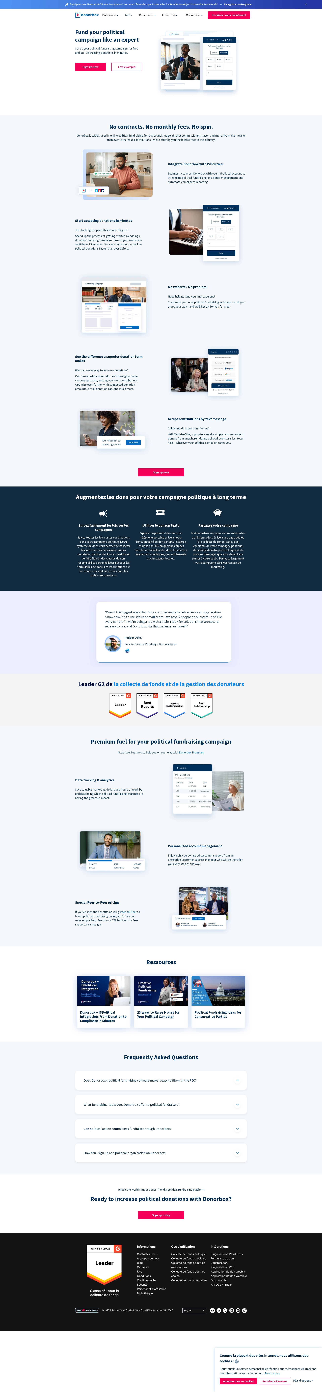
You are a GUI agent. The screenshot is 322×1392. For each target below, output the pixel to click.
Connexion (193, 15)
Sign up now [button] (90, 67)
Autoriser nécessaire (274, 1381)
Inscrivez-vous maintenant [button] (229, 15)
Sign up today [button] (161, 1215)
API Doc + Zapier (222, 1284)
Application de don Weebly (228, 1271)
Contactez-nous (147, 1254)
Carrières (143, 1267)
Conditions (144, 1276)
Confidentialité (146, 1280)
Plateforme (109, 15)
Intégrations (220, 1246)
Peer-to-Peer (128, 912)
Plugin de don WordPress (227, 1254)
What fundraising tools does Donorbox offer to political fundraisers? (132, 1104)
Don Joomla (218, 1280)
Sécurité (142, 1284)
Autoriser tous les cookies (238, 1381)
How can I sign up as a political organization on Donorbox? (125, 1153)
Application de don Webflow (229, 1276)
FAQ (139, 1271)
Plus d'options (302, 1380)
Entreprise (168, 15)
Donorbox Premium (191, 752)
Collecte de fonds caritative (189, 1280)
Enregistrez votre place (237, 4)
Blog (140, 1262)
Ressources (146, 15)
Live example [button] (126, 67)
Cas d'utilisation (183, 1246)
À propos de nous (148, 1258)
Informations (146, 1246)
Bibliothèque (145, 1293)
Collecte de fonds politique (188, 1254)
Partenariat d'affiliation (151, 1289)
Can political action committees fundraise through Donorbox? (127, 1129)
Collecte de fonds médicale (188, 1258)
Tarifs (128, 15)
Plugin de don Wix (222, 1267)
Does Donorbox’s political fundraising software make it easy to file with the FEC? (140, 1080)
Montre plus (272, 1373)
